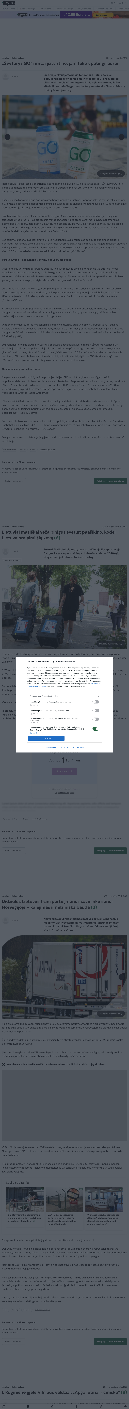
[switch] (95, 701)
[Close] (108, 661)
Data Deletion (50, 747)
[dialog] (64, 704)
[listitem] (64, 696)
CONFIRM (46, 738)
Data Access (64, 747)
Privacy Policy (78, 747)
